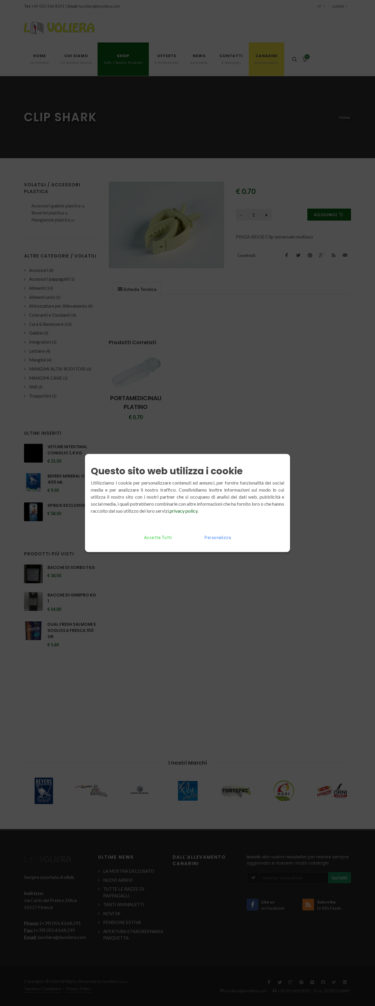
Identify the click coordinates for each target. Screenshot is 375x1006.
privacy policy (183, 511)
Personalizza (217, 537)
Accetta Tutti (158, 537)
